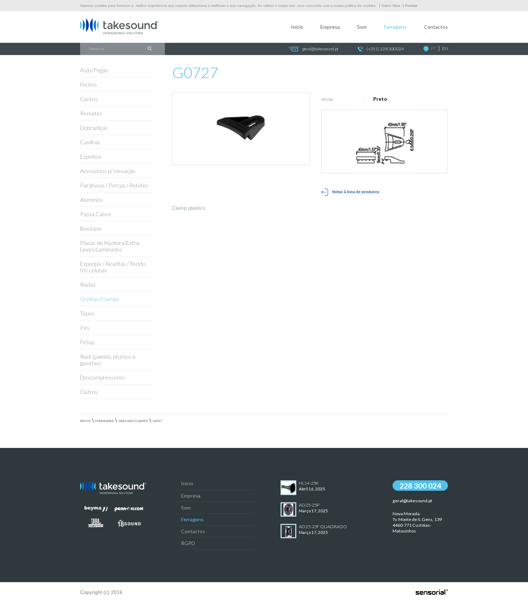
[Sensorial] (432, 592)
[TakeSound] (119, 32)
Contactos (436, 27)
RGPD (188, 543)
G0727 (157, 421)
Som (362, 27)
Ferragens (395, 27)
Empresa (330, 27)
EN (445, 48)
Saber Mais (390, 6)
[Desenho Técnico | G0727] (384, 141)
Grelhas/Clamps (133, 421)
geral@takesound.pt (320, 48)
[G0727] (241, 128)
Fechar (411, 6)
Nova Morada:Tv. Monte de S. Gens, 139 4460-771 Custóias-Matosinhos (417, 522)
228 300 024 (420, 485)
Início (297, 27)
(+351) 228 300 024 (385, 48)
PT (433, 48)
